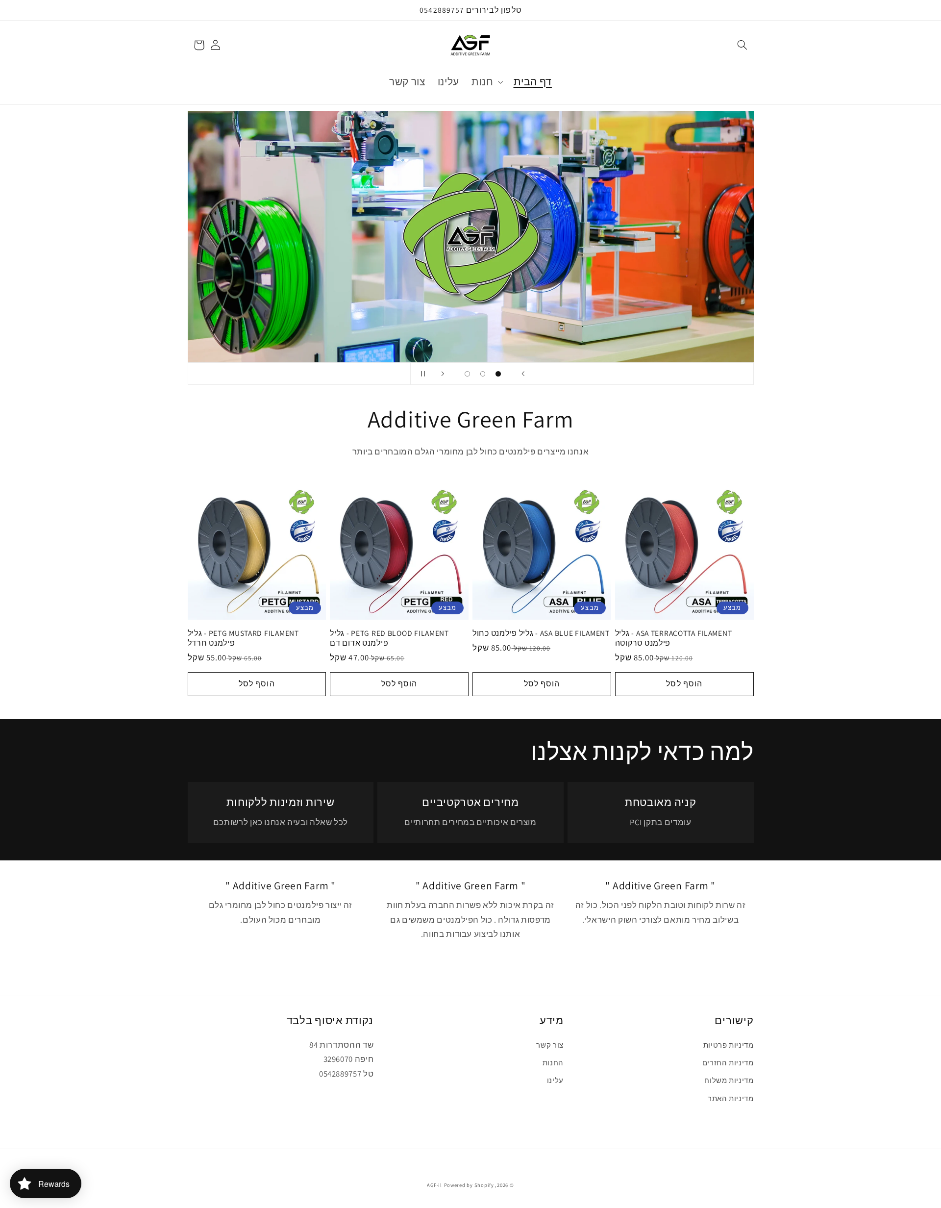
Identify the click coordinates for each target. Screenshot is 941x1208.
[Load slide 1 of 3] (498, 374)
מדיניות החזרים (728, 1062)
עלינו (555, 1080)
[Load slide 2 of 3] (483, 374)
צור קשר (549, 1045)
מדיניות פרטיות (728, 1045)
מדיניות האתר (731, 1098)
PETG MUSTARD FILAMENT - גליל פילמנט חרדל (243, 638)
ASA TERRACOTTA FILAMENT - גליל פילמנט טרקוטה (673, 638)
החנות (553, 1062)
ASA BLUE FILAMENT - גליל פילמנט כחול (541, 633)
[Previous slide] (523, 373)
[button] (742, 45)
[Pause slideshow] (421, 373)
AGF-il (434, 1185)
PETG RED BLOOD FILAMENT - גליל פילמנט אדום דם (389, 638)
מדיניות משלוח (728, 1080)
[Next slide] (442, 373)
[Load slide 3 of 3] (467, 374)
